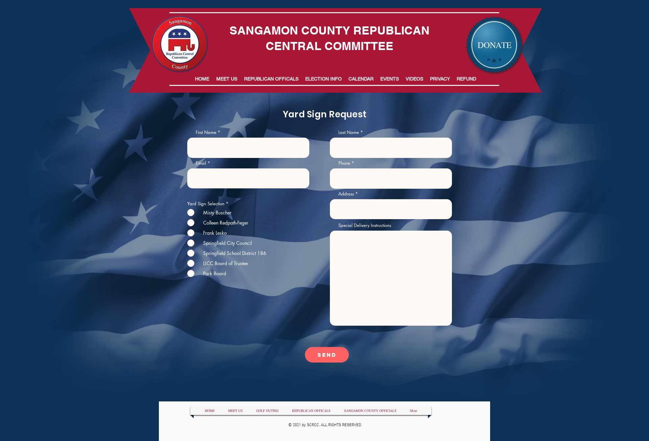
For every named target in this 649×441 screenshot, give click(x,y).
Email (201, 163)
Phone (344, 163)
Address (346, 194)
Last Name (348, 132)
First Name (206, 132)
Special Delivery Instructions (364, 225)
